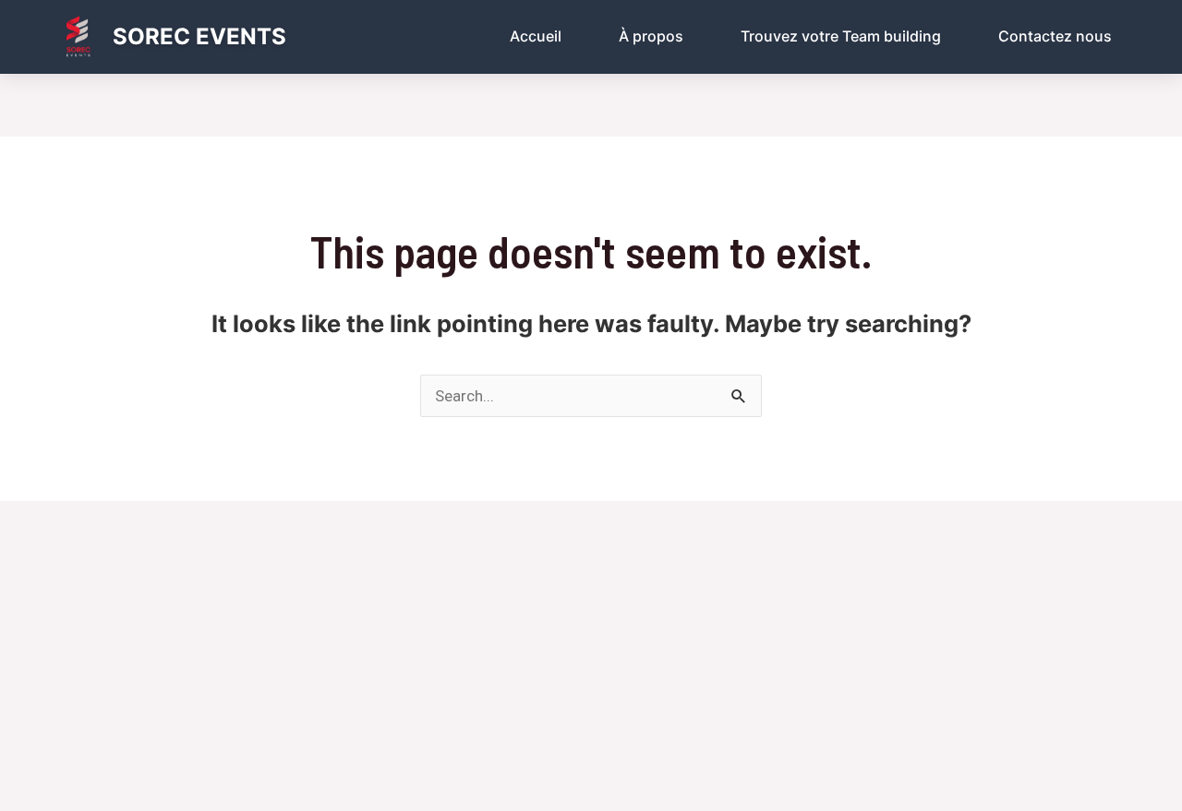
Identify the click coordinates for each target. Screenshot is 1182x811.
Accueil (535, 36)
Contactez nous (1055, 36)
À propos (651, 36)
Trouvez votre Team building (841, 36)
